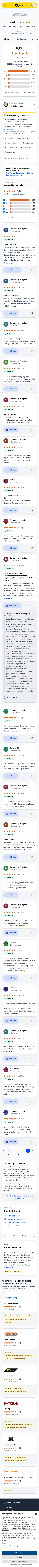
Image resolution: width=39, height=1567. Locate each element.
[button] (5, 5)
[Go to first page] (4, 1151)
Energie (16, 1316)
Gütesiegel (8, 1507)
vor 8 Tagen (21, 368)
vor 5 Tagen (21, 874)
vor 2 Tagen (21, 718)
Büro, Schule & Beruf (20, 1457)
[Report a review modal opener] (32, 270)
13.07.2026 (20, 995)
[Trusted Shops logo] (19, 5)
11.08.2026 (20, 755)
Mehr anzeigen (13, 1229)
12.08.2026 (20, 447)
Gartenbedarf (25, 1316)
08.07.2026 (20, 565)
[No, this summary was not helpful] (34, 158)
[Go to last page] (19, 1155)
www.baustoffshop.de (15, 1219)
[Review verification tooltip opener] (29, 22)
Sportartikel (8, 1322)
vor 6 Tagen (21, 330)
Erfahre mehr (21, 1289)
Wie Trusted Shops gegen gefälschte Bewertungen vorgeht (19, 174)
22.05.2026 (20, 950)
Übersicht (8, 39)
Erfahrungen (22, 39)
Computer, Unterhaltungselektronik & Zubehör (19, 1355)
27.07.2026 (20, 1119)
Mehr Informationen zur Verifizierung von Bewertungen (19, 1197)
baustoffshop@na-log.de (16, 1222)
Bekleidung (17, 1271)
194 (9, 1155)
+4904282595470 (13, 1216)
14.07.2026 (8, 616)
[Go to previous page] (9, 1151)
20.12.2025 (20, 236)
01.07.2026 (20, 831)
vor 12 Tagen (21, 1076)
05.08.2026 (20, 287)
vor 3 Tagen (21, 528)
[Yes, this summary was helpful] (30, 158)
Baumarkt (8, 1271)
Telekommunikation (19, 1358)
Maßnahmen (15, 1169)
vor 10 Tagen (21, 406)
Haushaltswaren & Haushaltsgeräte (16, 1427)
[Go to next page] (14, 1155)
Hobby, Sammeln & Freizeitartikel (15, 1319)
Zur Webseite (18, 1236)
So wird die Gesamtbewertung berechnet (19, 92)
